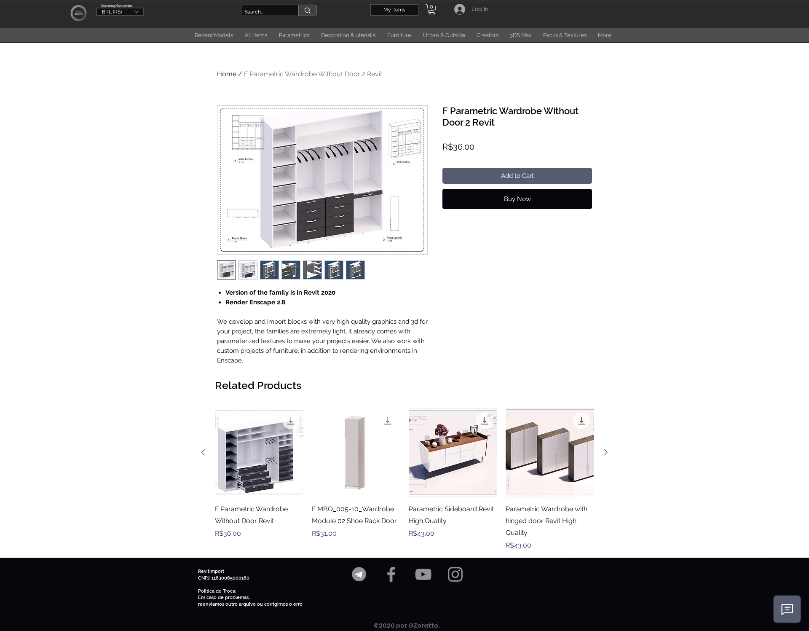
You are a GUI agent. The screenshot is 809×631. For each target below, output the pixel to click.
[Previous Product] (203, 452)
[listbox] (120, 12)
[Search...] (307, 10)
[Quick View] (259, 452)
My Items (394, 10)
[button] (120, 11)
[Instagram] (455, 574)
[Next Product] (606, 452)
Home (226, 74)
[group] (404, 479)
